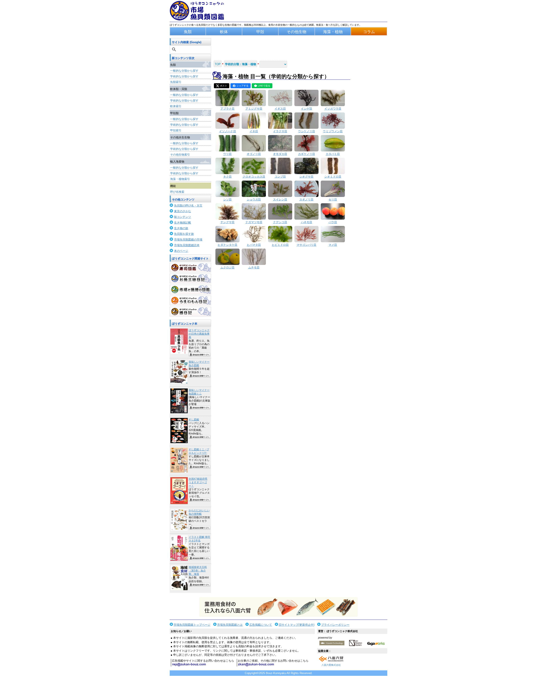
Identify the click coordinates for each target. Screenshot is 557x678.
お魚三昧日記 (190, 278)
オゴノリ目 (254, 154)
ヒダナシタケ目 (227, 244)
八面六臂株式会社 (331, 665)
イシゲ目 (306, 108)
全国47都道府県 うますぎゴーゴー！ (198, 482)
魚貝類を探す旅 (184, 234)
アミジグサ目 (253, 108)
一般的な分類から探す (184, 70)
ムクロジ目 (227, 267)
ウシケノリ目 (306, 131)
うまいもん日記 (190, 300)
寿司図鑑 (190, 267)
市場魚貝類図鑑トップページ (192, 624)
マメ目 (333, 244)
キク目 (227, 176)
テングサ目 (227, 222)
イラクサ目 (280, 131)
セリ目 (333, 199)
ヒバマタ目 (254, 244)
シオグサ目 (306, 176)
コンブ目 (280, 176)
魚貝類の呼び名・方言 (188, 205)
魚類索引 (175, 82)
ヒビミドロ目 (280, 244)
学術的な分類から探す (184, 76)
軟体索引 (175, 106)
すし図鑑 (194, 419)
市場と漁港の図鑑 (190, 289)
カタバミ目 (333, 154)
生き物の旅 (181, 228)
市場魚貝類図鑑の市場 (188, 239)
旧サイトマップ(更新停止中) (296, 624)
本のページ (181, 251)
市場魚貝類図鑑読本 (187, 245)
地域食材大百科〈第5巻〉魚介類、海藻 (198, 571)
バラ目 (333, 222)
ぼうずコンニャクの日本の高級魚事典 (199, 334)
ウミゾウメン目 (333, 131)
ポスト (223, 85)
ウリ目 (227, 154)
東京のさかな (182, 211)
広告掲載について (260, 624)
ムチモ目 (254, 267)
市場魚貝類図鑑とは (230, 624)
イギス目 (280, 108)
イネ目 (254, 131)
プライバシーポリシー (335, 624)
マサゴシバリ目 (306, 244)
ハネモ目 (306, 222)
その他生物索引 (180, 154)
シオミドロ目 (332, 176)
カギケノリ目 (306, 154)
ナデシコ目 (280, 222)
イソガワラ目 (332, 108)
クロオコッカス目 (254, 176)
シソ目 (227, 199)
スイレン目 (280, 199)
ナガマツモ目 (253, 222)
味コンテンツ (182, 217)
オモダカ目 (280, 154)
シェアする (242, 85)
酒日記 (190, 311)
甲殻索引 (175, 130)
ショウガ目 (254, 199)
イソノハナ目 (227, 131)
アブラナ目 (227, 108)
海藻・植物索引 (180, 179)
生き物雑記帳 (182, 222)
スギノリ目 (306, 199)
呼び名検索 (177, 191)
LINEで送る (264, 85)
